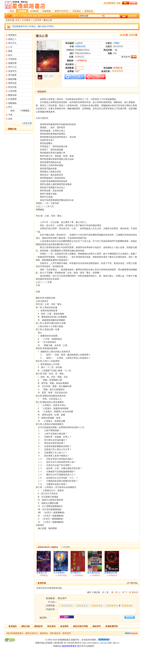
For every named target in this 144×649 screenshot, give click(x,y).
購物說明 (38, 626)
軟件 (49, 16)
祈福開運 (12, 99)
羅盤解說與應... (111, 573)
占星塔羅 (37, 20)
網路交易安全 (31, 633)
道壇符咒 (12, 71)
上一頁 (121, 592)
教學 (44, 16)
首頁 (12, 11)
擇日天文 (12, 43)
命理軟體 (34, 11)
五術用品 (76, 11)
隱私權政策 (55, 633)
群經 (12, 110)
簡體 (118, 3)
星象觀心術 (41, 573)
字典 (10, 114)
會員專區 (64, 626)
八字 (20, 16)
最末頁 (135, 592)
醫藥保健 (12, 95)
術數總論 (12, 103)
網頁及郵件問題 (80, 626)
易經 (35, 16)
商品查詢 (51, 626)
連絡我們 (96, 626)
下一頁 (128, 592)
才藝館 (116, 43)
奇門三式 (12, 67)
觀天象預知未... (94, 573)
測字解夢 (12, 75)
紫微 (25, 16)
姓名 (30, 16)
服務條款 (44, 633)
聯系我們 (66, 633)
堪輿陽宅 (12, 35)
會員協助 (12, 626)
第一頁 (114, 592)
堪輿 (40, 16)
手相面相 (12, 59)
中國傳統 (25, 110)
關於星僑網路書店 (15, 633)
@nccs (116, 643)
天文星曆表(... (59, 573)
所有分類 (27, 123)
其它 (10, 107)
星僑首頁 (89, 11)
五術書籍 (22, 11)
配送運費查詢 (109, 3)
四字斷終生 (75, 573)
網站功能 (25, 626)
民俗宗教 (12, 87)
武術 (10, 119)
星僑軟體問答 (111, 626)
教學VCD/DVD (61, 11)
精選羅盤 (46, 11)
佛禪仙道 (12, 83)
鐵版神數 (12, 79)
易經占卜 (12, 39)
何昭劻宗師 (80, 46)
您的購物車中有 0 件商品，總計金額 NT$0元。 (34, 26)
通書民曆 (12, 63)
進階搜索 (132, 16)
